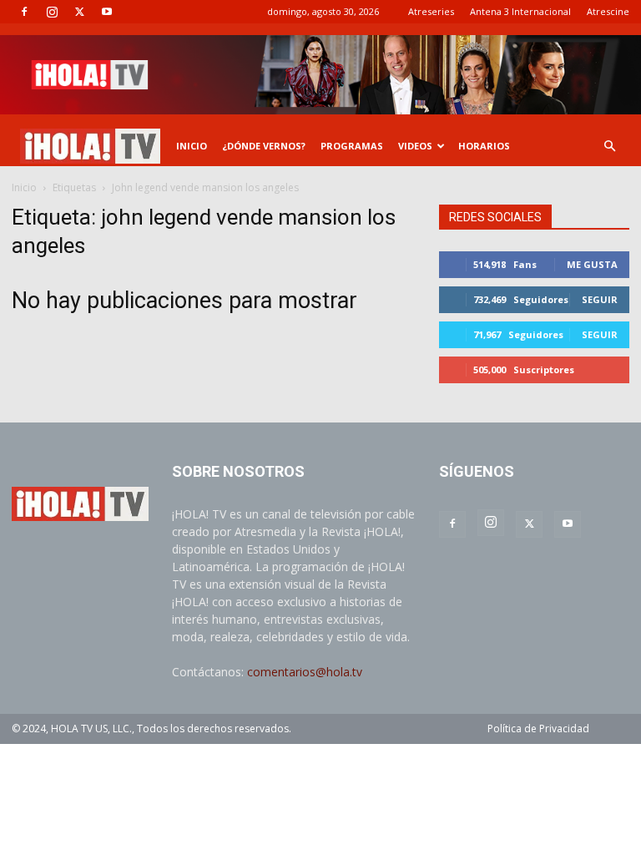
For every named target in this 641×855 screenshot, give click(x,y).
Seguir (600, 299)
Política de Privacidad (538, 728)
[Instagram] (51, 11)
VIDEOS (415, 145)
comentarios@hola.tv (304, 672)
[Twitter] (79, 11)
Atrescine (608, 11)
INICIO (191, 145)
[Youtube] (106, 11)
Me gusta (592, 264)
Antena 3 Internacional (520, 11)
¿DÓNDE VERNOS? (263, 145)
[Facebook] (24, 11)
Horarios (484, 145)
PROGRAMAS (351, 145)
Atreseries (431, 11)
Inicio (24, 187)
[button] (609, 146)
